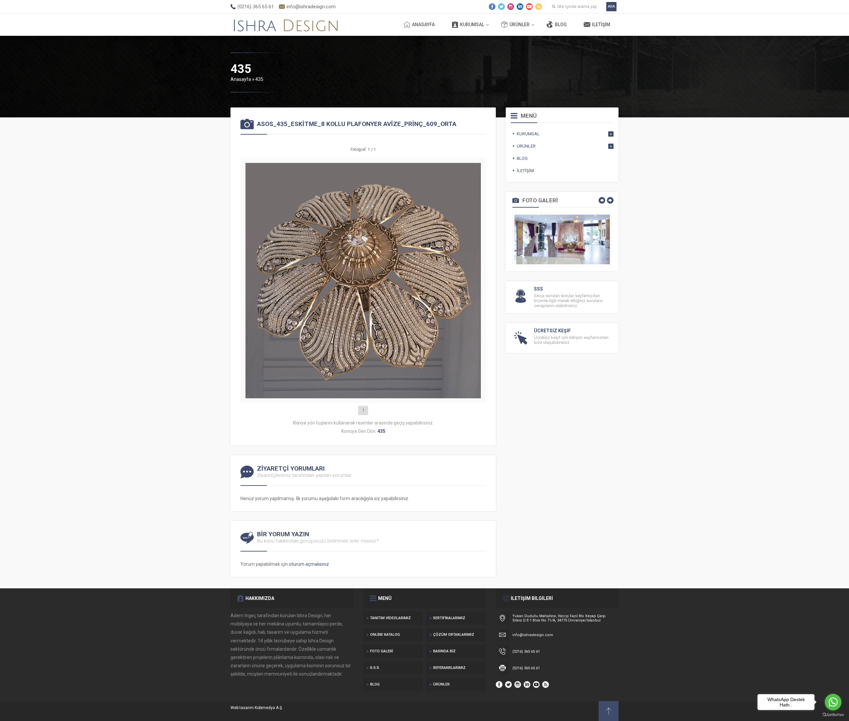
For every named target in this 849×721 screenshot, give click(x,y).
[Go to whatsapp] (833, 702)
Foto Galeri (381, 651)
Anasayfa (423, 24)
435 (259, 79)
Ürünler (519, 24)
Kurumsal (472, 24)
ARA (611, 6)
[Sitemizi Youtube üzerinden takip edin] (529, 6)
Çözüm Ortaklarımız (453, 634)
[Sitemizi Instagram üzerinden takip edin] (510, 6)
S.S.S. (375, 668)
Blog (561, 24)
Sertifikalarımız (449, 618)
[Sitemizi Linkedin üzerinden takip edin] (520, 6)
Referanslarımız (449, 668)
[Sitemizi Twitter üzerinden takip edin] (501, 6)
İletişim (601, 24)
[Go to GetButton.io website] (833, 714)
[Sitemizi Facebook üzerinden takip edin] (492, 6)
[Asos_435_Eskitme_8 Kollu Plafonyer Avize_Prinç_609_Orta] (363, 395)
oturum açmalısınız (309, 564)
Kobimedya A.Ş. (269, 707)
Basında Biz (444, 651)
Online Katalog (385, 634)
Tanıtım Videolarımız (390, 618)
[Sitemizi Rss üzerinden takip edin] (538, 6)
